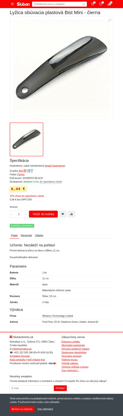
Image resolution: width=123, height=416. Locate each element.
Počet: (14, 207)
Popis (14, 235)
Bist (21, 171)
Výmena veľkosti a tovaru (75, 367)
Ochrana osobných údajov (75, 349)
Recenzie (26, 235)
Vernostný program (72, 356)
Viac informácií (45, 409)
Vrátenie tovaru (70, 359)
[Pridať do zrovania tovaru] (71, 214)
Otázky (39, 235)
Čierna (20, 174)
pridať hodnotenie (54, 166)
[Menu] (12, 4)
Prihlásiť (60, 388)
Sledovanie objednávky (74, 352)
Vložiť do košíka (43, 214)
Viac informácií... (70, 370)
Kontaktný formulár (20, 356)
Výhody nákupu (70, 363)
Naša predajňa (18, 359)
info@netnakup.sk (22, 349)
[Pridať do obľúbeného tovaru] (62, 214)
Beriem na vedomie (22, 409)
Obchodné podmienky (73, 345)
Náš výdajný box (36, 359)
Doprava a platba (71, 341)
